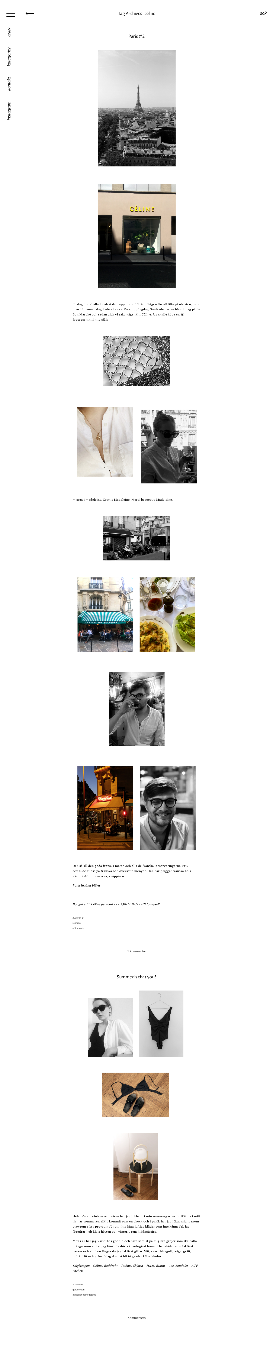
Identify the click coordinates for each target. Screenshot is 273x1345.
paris (81, 928)
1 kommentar (136, 951)
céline (75, 928)
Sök (263, 13)
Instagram (9, 110)
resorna (77, 923)
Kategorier (9, 56)
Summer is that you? (136, 977)
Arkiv (9, 32)
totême (92, 1294)
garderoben (78, 1289)
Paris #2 (136, 36)
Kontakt (9, 84)
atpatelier (77, 1294)
